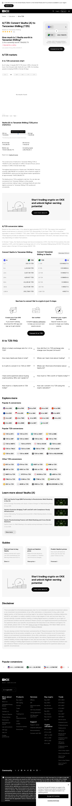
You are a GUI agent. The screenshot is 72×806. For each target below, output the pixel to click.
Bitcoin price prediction (62, 734)
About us (4, 701)
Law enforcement (7, 727)
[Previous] (4, 667)
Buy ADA (46, 711)
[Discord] (24, 770)
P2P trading (19, 702)
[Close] (68, 785)
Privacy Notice (6, 717)
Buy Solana (47, 714)
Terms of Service (36, 627)
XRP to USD (47, 740)
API (31, 702)
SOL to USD (47, 738)
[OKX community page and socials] (40, 770)
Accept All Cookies (53, 796)
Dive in (6, 561)
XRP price (61, 730)
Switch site (8, 5)
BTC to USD (47, 729)
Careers (4, 708)
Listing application (35, 712)
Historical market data (35, 706)
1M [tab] (22, 74)
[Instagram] (21, 770)
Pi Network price (63, 725)
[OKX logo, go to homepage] (5, 11)
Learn (17, 721)
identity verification (39, 322)
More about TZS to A (64, 253)
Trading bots (20, 714)
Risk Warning (44, 625)
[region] (53, 794)
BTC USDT (61, 705)
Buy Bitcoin (47, 705)
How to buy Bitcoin (64, 753)
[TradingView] (34, 770)
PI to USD (47, 743)
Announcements (35, 730)
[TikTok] (18, 770)
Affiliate (32, 700)
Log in (57, 11)
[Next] (68, 667)
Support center (34, 725)
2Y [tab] (34, 74)
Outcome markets (21, 726)
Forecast (54, 561)
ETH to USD (47, 732)
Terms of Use (33, 625)
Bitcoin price (62, 719)
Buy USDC (47, 702)
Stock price (19, 729)
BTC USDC (61, 700)
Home (4, 16)
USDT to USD (48, 735)
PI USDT (60, 711)
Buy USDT (47, 700)
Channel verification (36, 727)
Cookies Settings (53, 800)
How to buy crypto (63, 750)
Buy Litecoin (47, 716)
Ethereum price (62, 722)
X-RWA (18, 723)
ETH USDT (61, 708)
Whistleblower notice (6, 723)
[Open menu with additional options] (69, 11)
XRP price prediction (61, 742)
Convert (18, 705)
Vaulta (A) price (13, 155)
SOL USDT (61, 714)
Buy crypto (19, 700)
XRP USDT (61, 716)
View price (31, 561)
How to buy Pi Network (62, 763)
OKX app (4, 729)
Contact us (5, 711)
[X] (15, 770)
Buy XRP (46, 719)
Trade (18, 708)
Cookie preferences (5, 736)
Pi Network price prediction (63, 747)
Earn (17, 711)
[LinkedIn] (37, 770)
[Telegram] (28, 770)
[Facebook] (31, 770)
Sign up (63, 11)
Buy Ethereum (48, 708)
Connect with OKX (35, 733)
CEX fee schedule (35, 709)
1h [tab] (5, 74)
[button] (53, 11)
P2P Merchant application (34, 716)
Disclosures (5, 720)
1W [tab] (17, 74)
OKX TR (4, 732)
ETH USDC (61, 702)
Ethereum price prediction (62, 738)
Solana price (62, 728)
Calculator (12, 16)
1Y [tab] (28, 74)
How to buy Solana (63, 760)
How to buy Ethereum (61, 756)
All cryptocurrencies (21, 717)
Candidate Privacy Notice (7, 705)
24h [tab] (11, 74)
